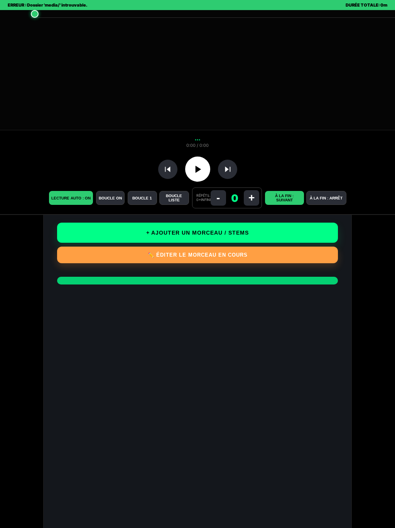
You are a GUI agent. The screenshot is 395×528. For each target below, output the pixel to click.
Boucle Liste (174, 198)
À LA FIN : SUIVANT (284, 198)
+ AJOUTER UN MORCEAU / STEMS (197, 233)
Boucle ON (110, 198)
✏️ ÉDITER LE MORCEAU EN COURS (198, 255)
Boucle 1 (142, 198)
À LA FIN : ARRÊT (326, 198)
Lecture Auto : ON (71, 198)
